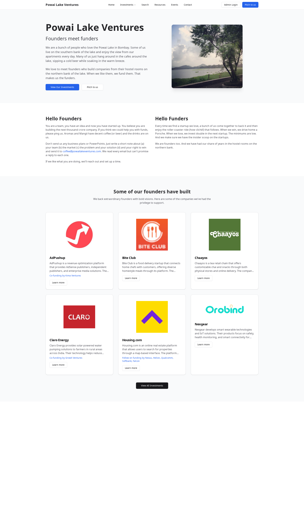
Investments (126, 4)
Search (145, 4)
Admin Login (231, 4)
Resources (160, 4)
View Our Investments (62, 87)
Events (174, 4)
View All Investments (152, 385)
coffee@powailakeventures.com (82, 151)
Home (111, 4)
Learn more (58, 282)
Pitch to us (250, 4)
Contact (188, 4)
